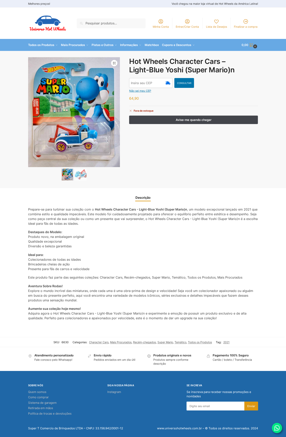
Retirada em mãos (40, 408)
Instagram (114, 392)
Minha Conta (161, 26)
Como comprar (38, 397)
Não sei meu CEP (140, 90)
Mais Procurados (121, 342)
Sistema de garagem (42, 403)
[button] (250, 45)
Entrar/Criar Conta (187, 26)
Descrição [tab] (143, 198)
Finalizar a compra (245, 26)
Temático (180, 342)
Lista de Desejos (216, 26)
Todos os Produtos (200, 342)
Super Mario (165, 342)
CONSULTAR (184, 83)
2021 (226, 342)
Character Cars (99, 342)
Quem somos (37, 392)
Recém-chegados (144, 342)
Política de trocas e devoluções (50, 413)
